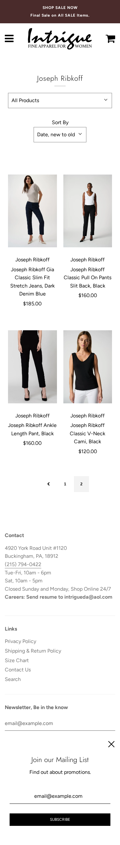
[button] (60, 100)
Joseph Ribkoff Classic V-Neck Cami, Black (87, 433)
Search (13, 679)
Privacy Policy (20, 641)
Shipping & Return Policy (33, 651)
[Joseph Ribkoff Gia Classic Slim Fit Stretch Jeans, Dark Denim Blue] (32, 211)
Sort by (60, 122)
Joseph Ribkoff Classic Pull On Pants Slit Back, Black (87, 277)
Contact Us (18, 670)
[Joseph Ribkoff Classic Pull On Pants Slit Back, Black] (87, 211)
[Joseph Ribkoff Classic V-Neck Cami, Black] (87, 367)
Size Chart (17, 660)
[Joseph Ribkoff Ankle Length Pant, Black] (32, 367)
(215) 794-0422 (23, 564)
